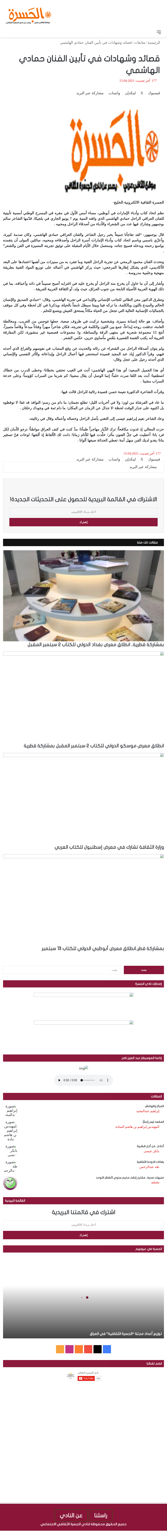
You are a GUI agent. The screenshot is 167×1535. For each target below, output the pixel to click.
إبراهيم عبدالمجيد (147, 1111)
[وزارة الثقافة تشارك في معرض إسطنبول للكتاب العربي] (83, 798)
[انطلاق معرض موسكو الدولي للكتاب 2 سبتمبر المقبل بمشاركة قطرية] (83, 697)
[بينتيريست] (153, 1533)
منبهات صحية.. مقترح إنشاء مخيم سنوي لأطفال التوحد (130, 1177)
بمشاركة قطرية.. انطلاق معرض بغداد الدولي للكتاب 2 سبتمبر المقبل (96, 644)
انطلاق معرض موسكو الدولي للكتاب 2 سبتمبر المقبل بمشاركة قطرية (94, 745)
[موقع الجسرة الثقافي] (28, 14)
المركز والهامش (154, 1106)
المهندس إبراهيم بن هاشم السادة (137, 1126)
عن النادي (71, 1515)
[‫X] (97, 1349)
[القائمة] (159, 32)
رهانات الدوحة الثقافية (150, 1161)
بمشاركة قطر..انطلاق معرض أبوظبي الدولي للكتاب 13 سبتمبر (103, 948)
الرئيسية (154, 42)
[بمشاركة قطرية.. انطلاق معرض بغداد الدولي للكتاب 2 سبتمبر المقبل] (83, 595)
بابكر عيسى (151, 1151)
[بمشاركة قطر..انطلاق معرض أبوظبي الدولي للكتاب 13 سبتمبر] (83, 899)
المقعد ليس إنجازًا (153, 1121)
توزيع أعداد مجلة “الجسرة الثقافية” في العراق (126, 1334)
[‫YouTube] (88, 1349)
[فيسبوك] (165, 1533)
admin (155, 1182)
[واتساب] (150, 1533)
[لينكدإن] (157, 1533)
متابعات (139, 42)
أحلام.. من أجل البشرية (150, 1146)
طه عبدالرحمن (149, 1167)
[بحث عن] (8, 32)
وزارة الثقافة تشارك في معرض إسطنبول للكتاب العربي (109, 847)
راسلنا (100, 1515)
